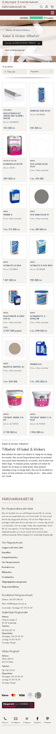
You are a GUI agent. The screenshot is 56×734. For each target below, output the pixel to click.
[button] (41, 6)
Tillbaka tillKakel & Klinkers (17, 30)
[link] (14, 106)
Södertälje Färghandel (29, 2)
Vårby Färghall (10, 2)
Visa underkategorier (15, 50)
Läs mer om (20, 43)
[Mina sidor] (46, 7)
